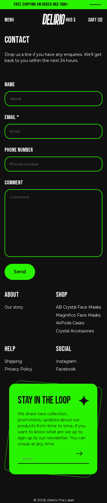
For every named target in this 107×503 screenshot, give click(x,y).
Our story (14, 307)
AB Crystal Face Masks (78, 307)
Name (10, 84)
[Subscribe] (79, 453)
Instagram (66, 361)
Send (20, 271)
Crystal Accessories (75, 331)
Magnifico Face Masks (78, 315)
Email (12, 117)
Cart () (95, 20)
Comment (14, 182)
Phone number (19, 150)
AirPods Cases (70, 322)
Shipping (13, 361)
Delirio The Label (60, 500)
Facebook (66, 369)
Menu (9, 20)
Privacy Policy (18, 369)
